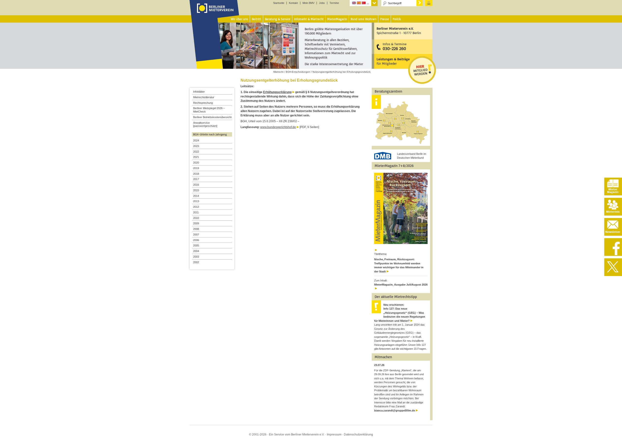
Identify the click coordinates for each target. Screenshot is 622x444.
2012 (196, 206)
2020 (196, 162)
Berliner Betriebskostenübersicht (212, 117)
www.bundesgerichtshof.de (278, 127)
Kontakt (293, 3)
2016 (196, 184)
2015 (196, 190)
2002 (196, 262)
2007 (196, 234)
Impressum (334, 434)
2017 (196, 179)
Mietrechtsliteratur (203, 97)
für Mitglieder (393, 61)
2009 (196, 223)
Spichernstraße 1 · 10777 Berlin (399, 30)
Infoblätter (199, 91)
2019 (196, 168)
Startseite (278, 3)
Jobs (322, 3)
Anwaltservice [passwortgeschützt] (205, 124)
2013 (196, 201)
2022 (196, 151)
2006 (196, 240)
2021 (196, 157)
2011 (196, 212)
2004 (196, 251)
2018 (196, 173)
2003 (196, 256)
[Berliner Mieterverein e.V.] (214, 13)
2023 (196, 146)
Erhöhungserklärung (277, 92)
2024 (196, 140)
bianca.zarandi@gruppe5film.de (394, 410)
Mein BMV (308, 3)
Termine (334, 3)
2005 (196, 245)
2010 (196, 218)
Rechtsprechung (203, 102)
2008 (196, 228)
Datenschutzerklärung (358, 434)
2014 (196, 195)
